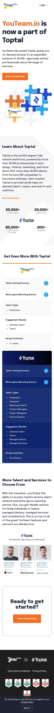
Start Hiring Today (15, 76)
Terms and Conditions (19, 671)
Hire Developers (10, 198)
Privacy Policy (39, 671)
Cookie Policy (27, 702)
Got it (27, 708)
